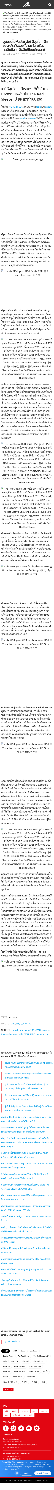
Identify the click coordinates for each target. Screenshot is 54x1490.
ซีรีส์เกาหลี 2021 (39, 1361)
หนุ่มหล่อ (44, 1411)
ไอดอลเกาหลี (31, 1377)
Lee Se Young (8, 1356)
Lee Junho (33, 1351)
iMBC (32, 1034)
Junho (23, 1351)
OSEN (38, 1030)
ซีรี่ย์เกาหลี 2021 (19, 1366)
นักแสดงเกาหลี (34, 1371)
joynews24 (6, 1034)
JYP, (18, 1024)
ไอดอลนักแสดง (17, 1377)
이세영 (24, 1382)
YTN (32, 1030)
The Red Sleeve (23, 1356)
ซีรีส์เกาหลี (26, 1361)
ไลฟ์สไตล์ (16, 1415)
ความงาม (24, 1411)
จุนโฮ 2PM (14, 1361)
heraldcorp (24, 1030)
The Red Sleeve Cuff (41, 1356)
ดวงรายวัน (28, 1415)
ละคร (6, 1415)
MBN (26, 1034)
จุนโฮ (5, 1361)
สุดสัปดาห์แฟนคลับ (12, 1341)
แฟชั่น (14, 1411)
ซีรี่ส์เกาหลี (6, 1371)
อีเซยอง (33, 119)
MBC (13, 1024)
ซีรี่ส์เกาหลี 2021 (19, 1371)
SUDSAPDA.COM (21, 53)
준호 (43, 1382)
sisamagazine (42, 1034)
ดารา (34, 1411)
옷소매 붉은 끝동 (10, 1382)
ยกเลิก (26, 1473)
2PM (15, 1351)
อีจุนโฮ (23, 119)
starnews (46, 1030)
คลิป (6, 1411)
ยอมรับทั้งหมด (42, 1473)
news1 (15, 1030)
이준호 (34, 1382)
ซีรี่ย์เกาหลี (6, 1366)
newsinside (17, 1034)
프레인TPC (25, 1024)
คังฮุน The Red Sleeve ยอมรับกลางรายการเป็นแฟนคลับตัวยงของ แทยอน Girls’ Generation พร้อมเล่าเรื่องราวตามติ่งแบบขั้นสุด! (26, 1142)
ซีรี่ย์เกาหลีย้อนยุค (35, 1366)
